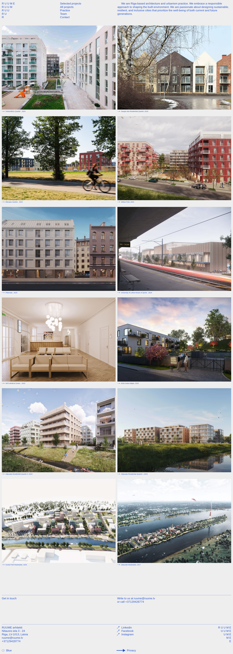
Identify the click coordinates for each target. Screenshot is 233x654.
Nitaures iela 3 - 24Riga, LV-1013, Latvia (15, 632)
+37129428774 (134, 601)
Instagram (127, 634)
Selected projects (70, 3)
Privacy (131, 650)
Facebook (127, 630)
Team (63, 13)
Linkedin (126, 627)
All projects (67, 6)
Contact (65, 17)
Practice (65, 10)
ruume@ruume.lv (144, 598)
